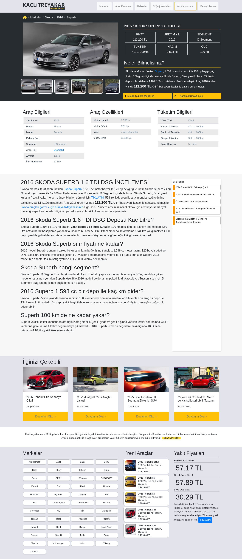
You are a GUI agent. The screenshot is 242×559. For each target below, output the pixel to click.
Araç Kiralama (123, 6)
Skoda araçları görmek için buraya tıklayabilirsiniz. (52, 207)
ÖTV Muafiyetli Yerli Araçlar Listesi (192, 201)
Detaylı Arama (208, 6)
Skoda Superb (73, 189)
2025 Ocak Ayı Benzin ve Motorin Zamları (195, 194)
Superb (159, 71)
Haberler (142, 6)
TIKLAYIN (97, 197)
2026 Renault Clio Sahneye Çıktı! (192, 187)
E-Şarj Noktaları (162, 6)
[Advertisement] (197, 290)
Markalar (104, 6)
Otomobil (59, 149)
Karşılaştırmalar (185, 6)
